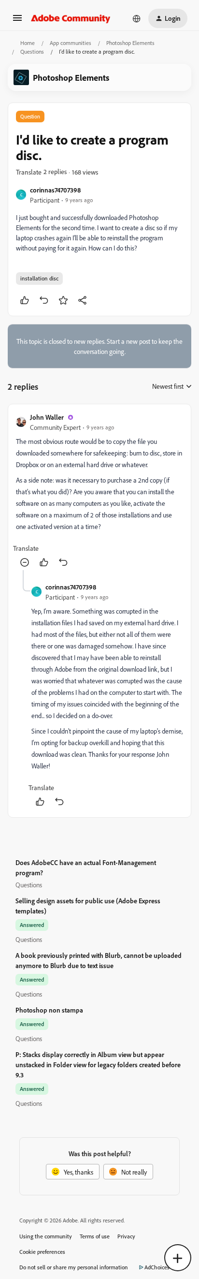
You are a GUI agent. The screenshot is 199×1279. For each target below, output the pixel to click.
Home (27, 42)
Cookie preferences (42, 1251)
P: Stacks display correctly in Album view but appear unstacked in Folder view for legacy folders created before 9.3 (98, 1064)
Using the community (45, 1236)
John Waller (47, 417)
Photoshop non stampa (49, 1010)
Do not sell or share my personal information (73, 1267)
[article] (99, 491)
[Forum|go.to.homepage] (71, 18)
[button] (17, 21)
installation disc (39, 278)
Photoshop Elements (130, 42)
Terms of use (95, 1236)
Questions (32, 51)
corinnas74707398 (55, 190)
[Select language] (136, 18)
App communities (70, 42)
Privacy (126, 1236)
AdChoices (157, 1267)
